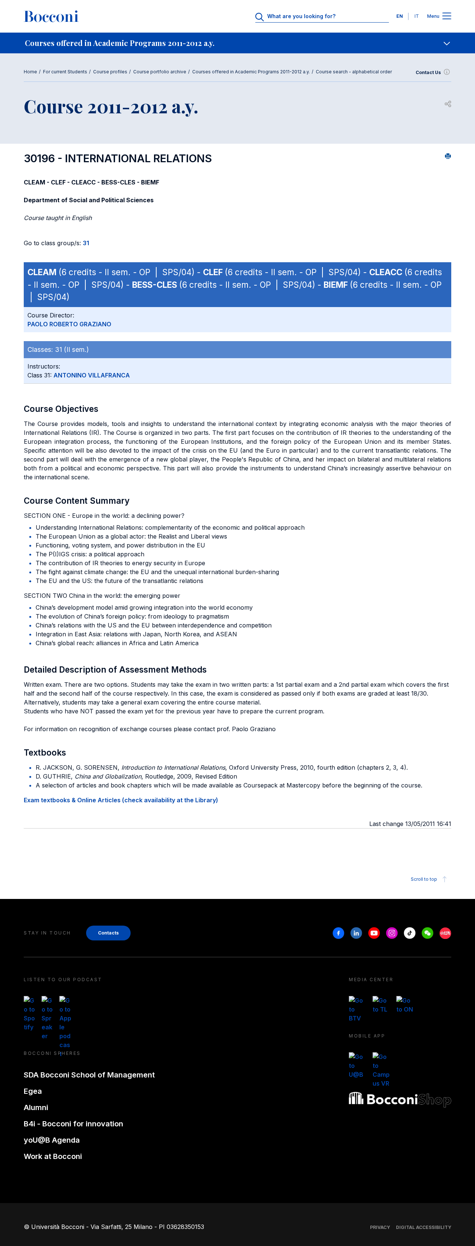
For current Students (65, 71)
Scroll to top (424, 879)
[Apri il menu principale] (446, 16)
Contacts (108, 933)
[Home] (51, 16)
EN (399, 16)
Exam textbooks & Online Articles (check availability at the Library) (121, 800)
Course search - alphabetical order (354, 71)
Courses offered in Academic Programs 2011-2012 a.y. (251, 71)
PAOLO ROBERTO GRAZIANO (69, 324)
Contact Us (428, 72)
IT (417, 16)
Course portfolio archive (159, 71)
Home (30, 71)
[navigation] (237, 43)
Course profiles (110, 71)
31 (86, 243)
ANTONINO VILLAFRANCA (91, 375)
